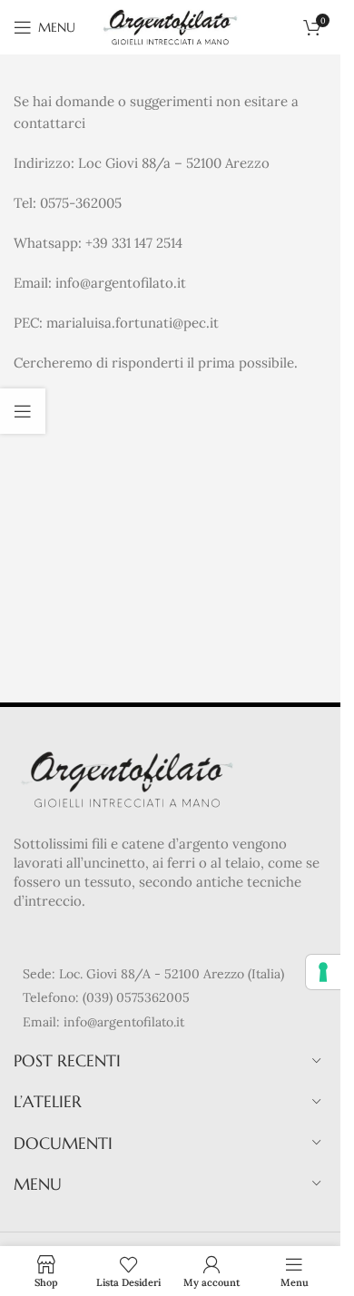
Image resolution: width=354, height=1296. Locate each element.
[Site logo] (170, 25)
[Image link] (127, 778)
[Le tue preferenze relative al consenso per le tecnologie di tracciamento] (323, 972)
